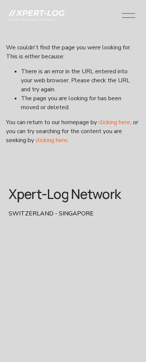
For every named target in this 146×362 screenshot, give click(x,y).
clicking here (114, 122)
